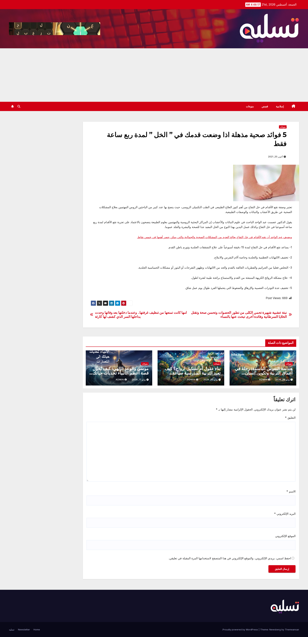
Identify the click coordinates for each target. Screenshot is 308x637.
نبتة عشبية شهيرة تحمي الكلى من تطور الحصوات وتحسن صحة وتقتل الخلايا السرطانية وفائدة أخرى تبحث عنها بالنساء (239, 314)
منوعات (250, 106)
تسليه (11, 629)
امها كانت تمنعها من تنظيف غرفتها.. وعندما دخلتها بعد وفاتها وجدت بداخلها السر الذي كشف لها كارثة (141, 314)
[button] (18, 106)
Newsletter (24, 629)
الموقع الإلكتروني (285, 536)
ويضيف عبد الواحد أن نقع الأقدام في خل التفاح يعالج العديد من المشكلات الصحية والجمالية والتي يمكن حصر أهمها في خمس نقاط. (214, 237)
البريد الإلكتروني (285, 513)
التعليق (290, 417)
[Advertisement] (154, 75)
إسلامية (280, 106)
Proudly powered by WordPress (241, 629)
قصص (265, 106)
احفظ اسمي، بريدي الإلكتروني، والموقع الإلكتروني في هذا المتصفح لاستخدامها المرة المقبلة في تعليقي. (230, 558)
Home (37, 629)
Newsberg (275, 629)
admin (263, 379)
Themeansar (292, 629)
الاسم (291, 491)
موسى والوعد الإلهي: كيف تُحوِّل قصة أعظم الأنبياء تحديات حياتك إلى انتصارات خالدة (121, 373)
